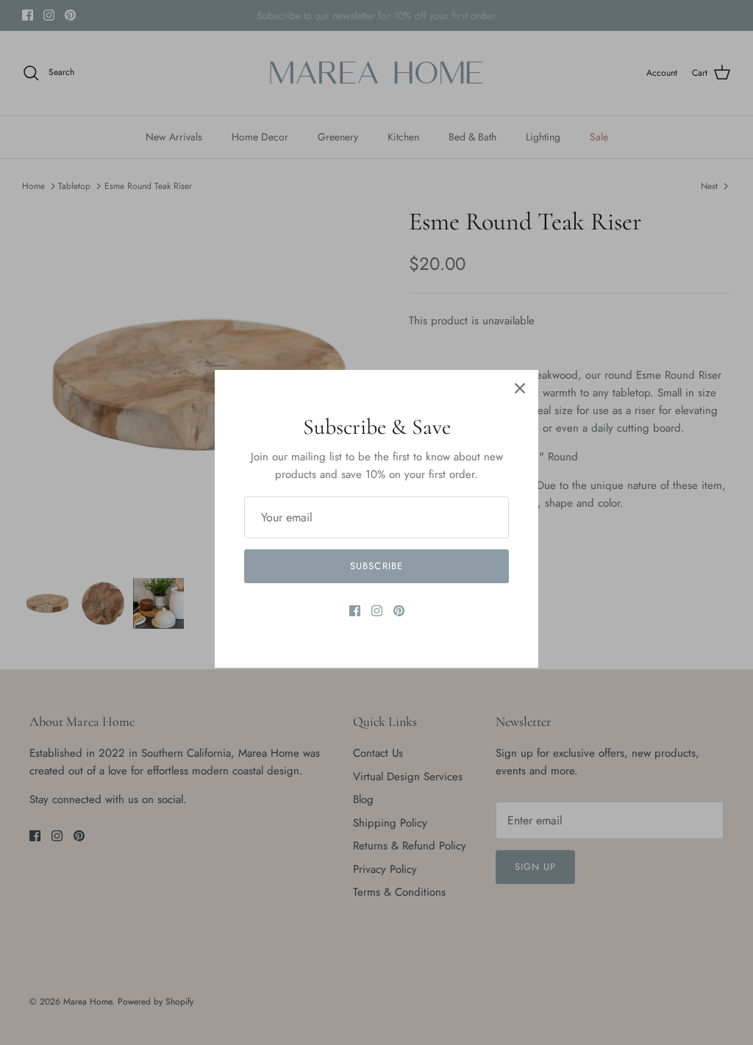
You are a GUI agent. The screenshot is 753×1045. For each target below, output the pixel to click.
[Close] (520, 388)
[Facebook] (354, 610)
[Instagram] (376, 610)
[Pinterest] (398, 610)
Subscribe (376, 566)
